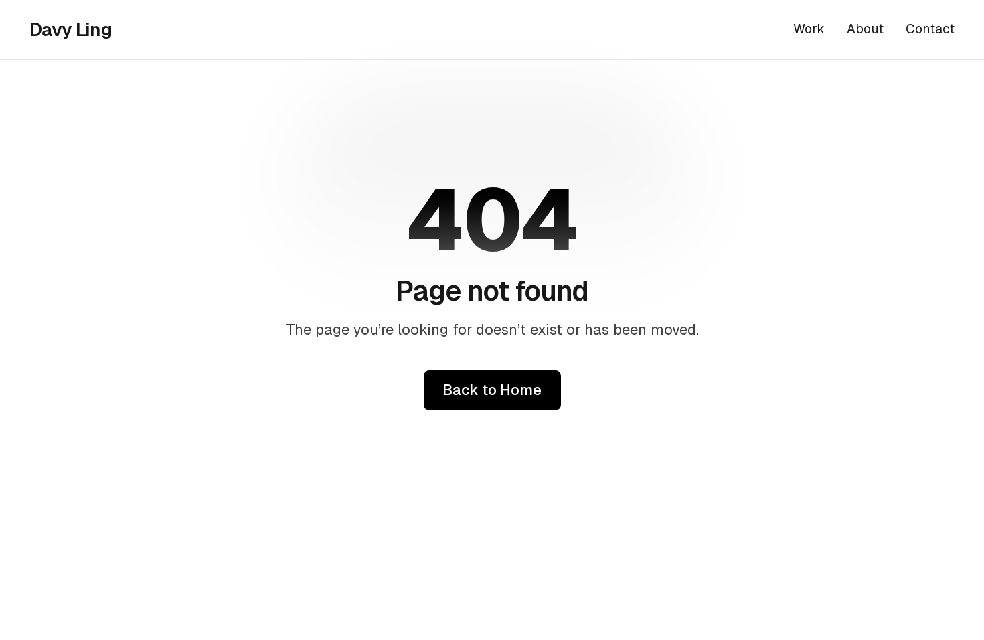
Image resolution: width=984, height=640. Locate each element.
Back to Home (492, 389)
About (865, 29)
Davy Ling (70, 29)
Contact (930, 29)
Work (809, 29)
